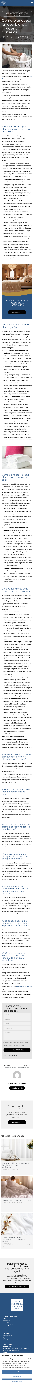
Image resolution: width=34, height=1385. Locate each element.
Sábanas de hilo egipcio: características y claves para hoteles (14, 1239)
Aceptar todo (17, 1372)
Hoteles (5, 1319)
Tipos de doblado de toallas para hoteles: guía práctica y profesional (16, 1165)
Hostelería (15, 1169)
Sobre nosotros (7, 1336)
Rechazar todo (17, 1381)
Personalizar (17, 1376)
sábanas (24, 79)
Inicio (7, 12)
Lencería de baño (8, 1245)
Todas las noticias (17, 1088)
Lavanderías (6, 1321)
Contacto (6, 1340)
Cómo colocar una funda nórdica (16, 1200)
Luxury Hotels (7, 1323)
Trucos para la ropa (16, 12)
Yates (4, 1329)
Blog (4, 1338)
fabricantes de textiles (24, 986)
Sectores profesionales (10, 1325)
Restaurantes (7, 1327)
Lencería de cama (17, 1202)
